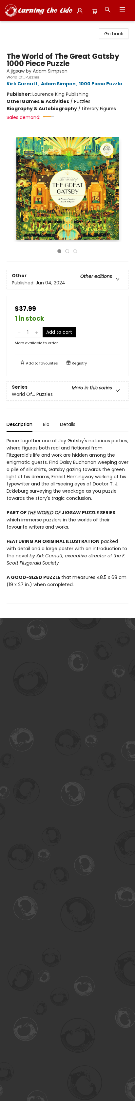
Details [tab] (67, 424)
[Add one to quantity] (36, 332)
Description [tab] (19, 424)
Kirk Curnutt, (23, 83)
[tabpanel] (67, 520)
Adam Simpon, (59, 83)
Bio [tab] (46, 424)
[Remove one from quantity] (19, 332)
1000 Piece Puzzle (100, 83)
